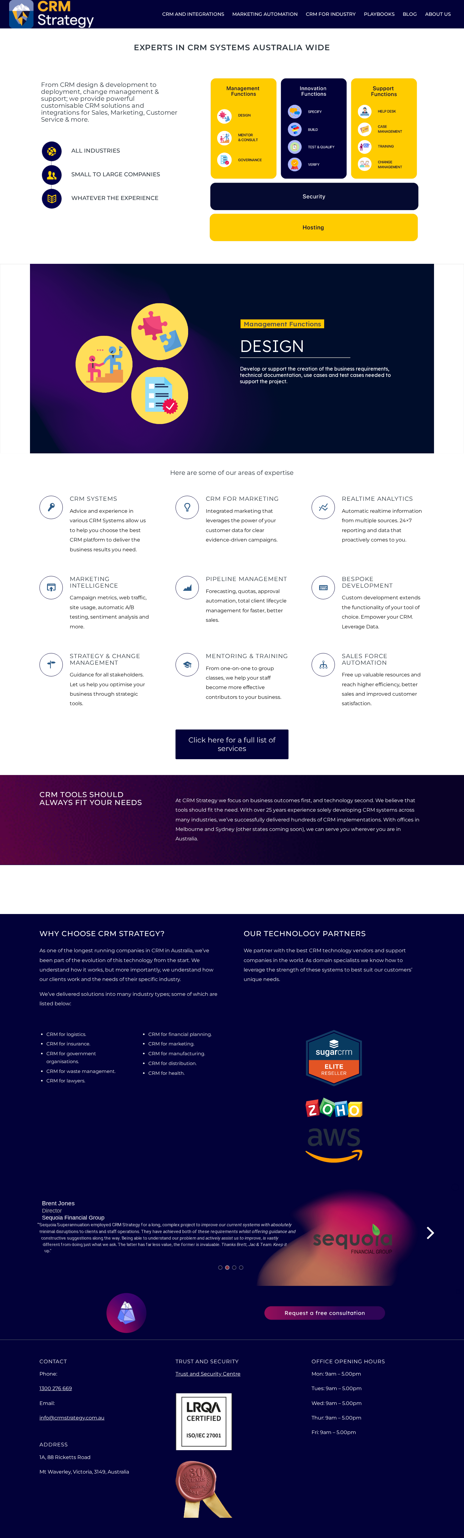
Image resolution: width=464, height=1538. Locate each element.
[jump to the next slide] (431, 1232)
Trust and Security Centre (208, 1374)
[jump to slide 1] (220, 1267)
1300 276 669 (55, 1388)
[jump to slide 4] (241, 1267)
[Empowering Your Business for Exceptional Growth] (51, 14)
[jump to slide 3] (234, 1267)
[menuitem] (193, 14)
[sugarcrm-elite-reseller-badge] (334, 1058)
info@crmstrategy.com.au (71, 1418)
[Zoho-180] (334, 1107)
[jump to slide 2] (227, 1267)
